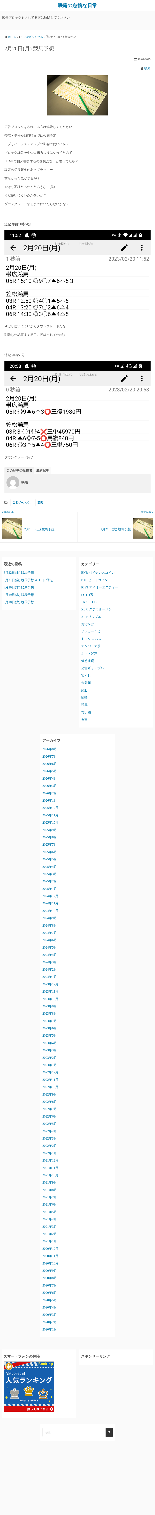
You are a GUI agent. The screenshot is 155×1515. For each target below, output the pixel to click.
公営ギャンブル (22, 502)
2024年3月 (49, 962)
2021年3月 (49, 1226)
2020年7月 (49, 1285)
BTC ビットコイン (94, 580)
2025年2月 (49, 881)
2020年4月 (49, 1307)
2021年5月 (49, 1212)
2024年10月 (50, 910)
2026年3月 (49, 785)
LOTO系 (87, 595)
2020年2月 (49, 1322)
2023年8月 (49, 1013)
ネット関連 (89, 653)
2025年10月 (50, 822)
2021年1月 (49, 1241)
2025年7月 (49, 844)
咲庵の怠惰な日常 (77, 5)
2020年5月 (49, 1300)
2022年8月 (49, 1101)
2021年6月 (49, 1204)
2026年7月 (49, 756)
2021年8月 (49, 1190)
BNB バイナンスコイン (98, 572)
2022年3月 (49, 1138)
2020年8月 (49, 1278)
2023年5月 (49, 1035)
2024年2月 (49, 969)
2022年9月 (49, 1094)
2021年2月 (49, 1234)
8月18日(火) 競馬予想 (19, 602)
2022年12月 (50, 1072)
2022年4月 (49, 1131)
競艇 (84, 690)
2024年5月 (49, 947)
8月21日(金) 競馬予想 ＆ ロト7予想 (28, 580)
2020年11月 (50, 1256)
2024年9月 (49, 918)
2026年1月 (49, 800)
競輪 (84, 697)
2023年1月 (49, 1065)
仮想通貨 (87, 661)
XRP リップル (91, 617)
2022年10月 (50, 1087)
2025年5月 (49, 859)
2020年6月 (49, 1292)
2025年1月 (49, 888)
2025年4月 (49, 866)
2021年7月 (49, 1197)
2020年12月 (50, 1248)
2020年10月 (50, 1263)
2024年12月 (50, 896)
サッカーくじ (91, 631)
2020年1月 (49, 1329)
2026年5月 (49, 771)
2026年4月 (49, 778)
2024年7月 (49, 932)
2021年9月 (49, 1182)
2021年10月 (50, 1175)
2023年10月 (50, 999)
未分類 (86, 683)
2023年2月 (49, 1057)
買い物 (86, 712)
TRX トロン (89, 602)
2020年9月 (49, 1270)
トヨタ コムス (91, 639)
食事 (84, 719)
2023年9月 (49, 1006)
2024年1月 (49, 976)
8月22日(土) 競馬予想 (19, 572)
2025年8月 (49, 837)
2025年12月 (50, 807)
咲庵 (147, 68)
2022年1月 (49, 1153)
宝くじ (86, 675)
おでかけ (87, 624)
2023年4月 (49, 1043)
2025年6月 (49, 852)
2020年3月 (49, 1314)
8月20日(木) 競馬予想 (19, 587)
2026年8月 (49, 749)
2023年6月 (49, 1028)
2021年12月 (50, 1160)
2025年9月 (49, 830)
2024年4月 (49, 954)
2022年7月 (49, 1109)
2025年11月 (50, 815)
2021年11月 (50, 1168)
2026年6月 (49, 763)
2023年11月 (50, 991)
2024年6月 (49, 940)
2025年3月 (49, 874)
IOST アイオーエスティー (99, 587)
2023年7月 (49, 1021)
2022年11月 (50, 1079)
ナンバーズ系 (91, 646)
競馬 (40, 502)
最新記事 (42, 470)
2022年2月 (49, 1145)
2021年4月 (49, 1219)
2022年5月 (49, 1123)
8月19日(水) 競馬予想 (19, 595)
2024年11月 (50, 903)
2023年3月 (49, 1050)
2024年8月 (49, 925)
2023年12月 (50, 984)
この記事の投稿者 (19, 470)
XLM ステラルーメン (96, 609)
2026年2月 (49, 793)
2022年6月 (49, 1116)
